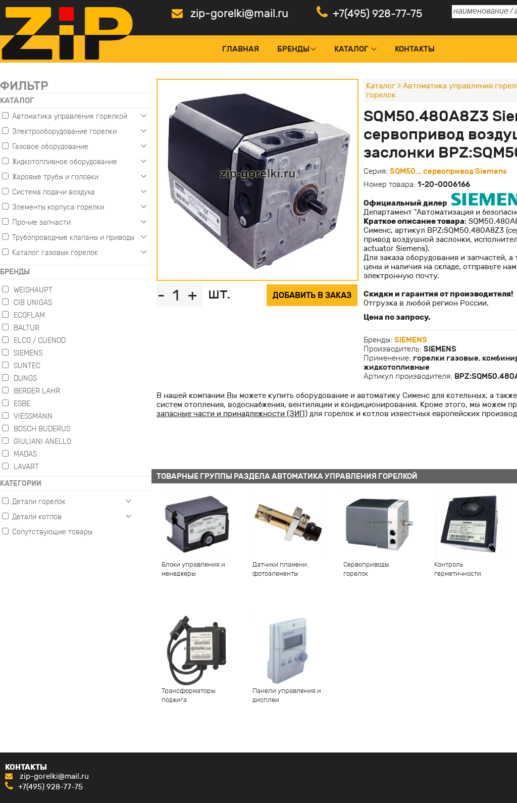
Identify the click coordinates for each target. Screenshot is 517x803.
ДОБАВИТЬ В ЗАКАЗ (312, 295)
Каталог (351, 49)
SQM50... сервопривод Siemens (448, 171)
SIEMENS (410, 339)
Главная (240, 49)
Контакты (415, 49)
